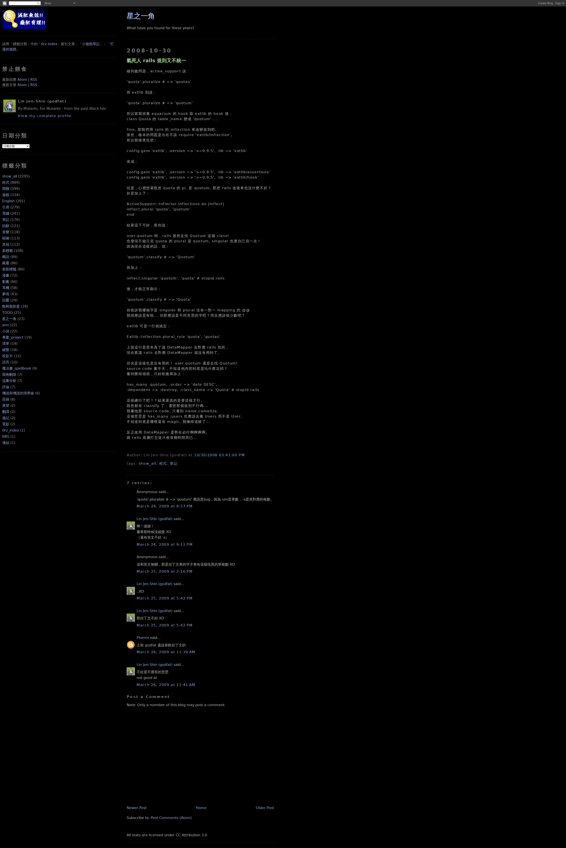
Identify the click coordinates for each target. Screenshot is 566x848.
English (8, 201)
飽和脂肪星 (11, 306)
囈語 (5, 257)
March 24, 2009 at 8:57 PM (165, 506)
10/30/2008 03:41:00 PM (219, 455)
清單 (5, 343)
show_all (9, 176)
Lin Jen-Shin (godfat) (154, 519)
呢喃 (5, 238)
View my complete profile (44, 116)
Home (201, 808)
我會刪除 (9, 374)
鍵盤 (5, 350)
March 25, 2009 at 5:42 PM (165, 598)
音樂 (5, 232)
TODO (7, 312)
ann (5, 325)
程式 (5, 182)
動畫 (5, 281)
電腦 (5, 213)
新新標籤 (9, 269)
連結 (5, 443)
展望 (5, 405)
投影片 (7, 356)
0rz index (49, 44)
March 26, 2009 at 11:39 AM (166, 652)
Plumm (143, 638)
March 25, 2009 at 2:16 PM (165, 571)
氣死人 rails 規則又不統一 (156, 60)
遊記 (5, 418)
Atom (22, 79)
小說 (5, 331)
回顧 (5, 226)
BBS (5, 436)
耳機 (5, 288)
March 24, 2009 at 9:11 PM (165, 544)
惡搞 (5, 399)
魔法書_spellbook (16, 368)
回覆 (5, 300)
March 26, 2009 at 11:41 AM (166, 685)
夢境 (5, 294)
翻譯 (5, 412)
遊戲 (5, 195)
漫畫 (5, 275)
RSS (33, 79)
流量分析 (9, 381)
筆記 (5, 220)
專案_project (12, 337)
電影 (5, 424)
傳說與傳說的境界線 (18, 393)
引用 (5, 207)
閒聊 (5, 189)
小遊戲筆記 (91, 44)
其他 (5, 244)
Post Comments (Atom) (171, 818)
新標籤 (7, 251)
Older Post (265, 808)
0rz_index (10, 430)
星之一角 (9, 319)
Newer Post (137, 808)
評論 (5, 387)
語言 (5, 362)
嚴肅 (5, 263)
